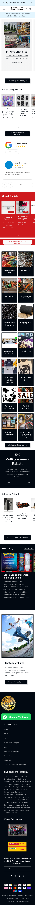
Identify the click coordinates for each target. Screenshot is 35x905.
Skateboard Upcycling (25, 433)
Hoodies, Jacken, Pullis (9, 380)
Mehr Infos (16, 62)
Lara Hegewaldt (21, 163)
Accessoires (25, 378)
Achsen (24, 270)
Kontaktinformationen (22, 901)
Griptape (24, 322)
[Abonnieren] (29, 482)
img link (17, 23)
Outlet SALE (25, 407)
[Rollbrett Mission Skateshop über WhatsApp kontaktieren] (16, 721)
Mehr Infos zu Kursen (16, 682)
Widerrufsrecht (9, 756)
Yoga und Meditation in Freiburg (15, 764)
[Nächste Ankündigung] (31, 3)
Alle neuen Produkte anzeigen (17, 133)
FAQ (5, 738)
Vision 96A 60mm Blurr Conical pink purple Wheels (8, 113)
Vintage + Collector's (9, 433)
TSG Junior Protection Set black (23, 111)
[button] (4, 9)
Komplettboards (9, 352)
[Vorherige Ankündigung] (3, 3)
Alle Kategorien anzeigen (17, 81)
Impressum (8, 760)
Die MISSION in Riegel (17, 52)
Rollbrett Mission (20, 144)
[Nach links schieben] (13, 74)
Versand (28, 898)
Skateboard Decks (9, 271)
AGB (5, 747)
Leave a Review (12, 152)
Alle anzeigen (29, 548)
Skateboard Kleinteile (9, 323)
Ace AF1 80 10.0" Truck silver (8, 219)
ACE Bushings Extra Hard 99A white (22, 218)
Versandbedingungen (11, 743)
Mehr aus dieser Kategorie (17, 537)
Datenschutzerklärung (13, 898)
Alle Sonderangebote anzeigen (17, 242)
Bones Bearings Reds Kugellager (22, 515)
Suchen (6, 729)
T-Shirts (24, 351)
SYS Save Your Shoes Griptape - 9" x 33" (8, 517)
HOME (6, 734)
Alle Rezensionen (25, 185)
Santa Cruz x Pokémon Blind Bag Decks (16, 576)
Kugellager (26, 296)
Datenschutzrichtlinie (11, 751)
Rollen (8, 296)
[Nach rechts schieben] (22, 74)
